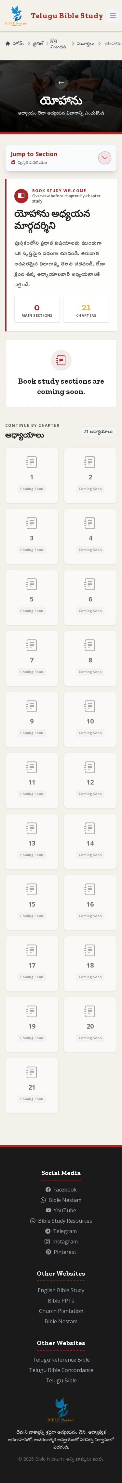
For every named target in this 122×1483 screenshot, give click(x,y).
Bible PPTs (61, 1300)
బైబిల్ (38, 43)
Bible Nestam (61, 1321)
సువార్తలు (85, 43)
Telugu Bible (61, 1380)
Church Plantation (61, 1311)
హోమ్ (18, 43)
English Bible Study (61, 1290)
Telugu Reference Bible (61, 1359)
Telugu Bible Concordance (61, 1370)
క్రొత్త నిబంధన (58, 43)
